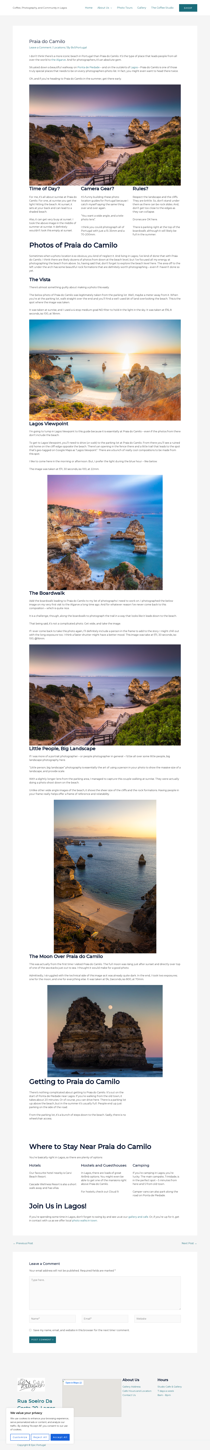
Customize (20, 1437)
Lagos (134, 67)
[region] (40, 1426)
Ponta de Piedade (88, 67)
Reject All (40, 1437)
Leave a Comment (40, 47)
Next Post (189, 1243)
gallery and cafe (138, 1216)
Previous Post (23, 1243)
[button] (110, 7)
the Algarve (58, 59)
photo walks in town (84, 1220)
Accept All (60, 1437)
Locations (59, 47)
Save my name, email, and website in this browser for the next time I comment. (81, 1330)
